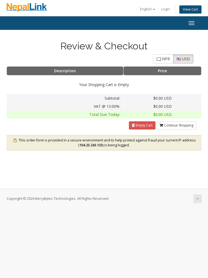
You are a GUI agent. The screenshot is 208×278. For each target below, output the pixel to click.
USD (185, 58)
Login (165, 9)
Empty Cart (143, 125)
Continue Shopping (178, 125)
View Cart (190, 9)
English (146, 9)
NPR (165, 58)
